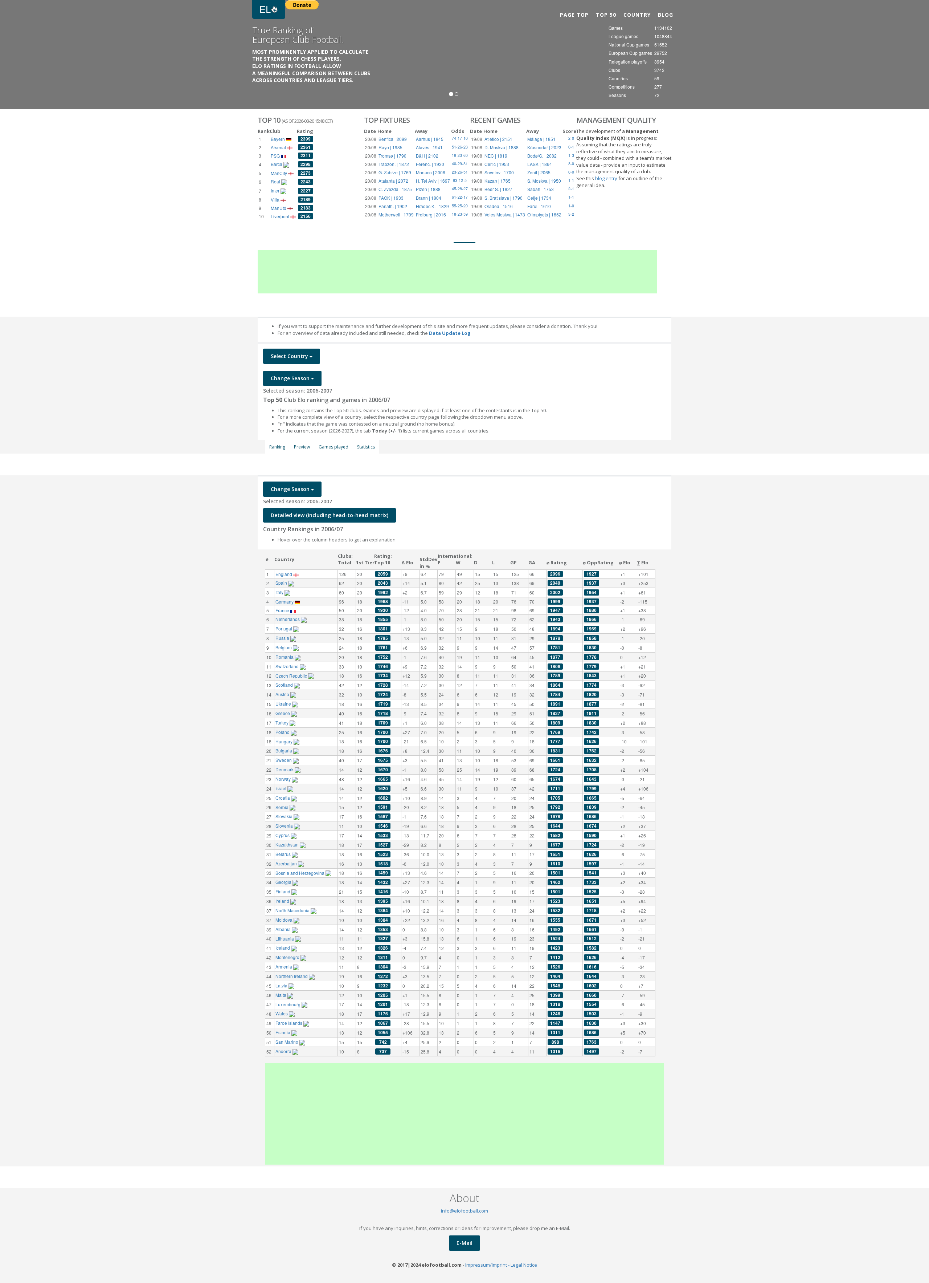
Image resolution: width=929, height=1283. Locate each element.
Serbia (282, 807)
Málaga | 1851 (541, 139)
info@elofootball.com (464, 1210)
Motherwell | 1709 (396, 214)
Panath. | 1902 (392, 206)
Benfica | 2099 (392, 139)
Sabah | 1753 (540, 189)
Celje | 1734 (539, 198)
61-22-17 (460, 197)
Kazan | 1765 (497, 181)
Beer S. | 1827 (498, 189)
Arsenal (279, 147)
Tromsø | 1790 (392, 156)
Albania (283, 929)
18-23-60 (460, 155)
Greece (283, 713)
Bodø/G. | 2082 (542, 156)
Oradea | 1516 (498, 206)
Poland (283, 732)
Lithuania (285, 938)
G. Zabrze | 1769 (394, 172)
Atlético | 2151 (498, 139)
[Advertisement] (457, 271)
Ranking (277, 447)
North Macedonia (293, 910)
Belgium (284, 647)
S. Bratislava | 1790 (503, 198)
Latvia (281, 985)
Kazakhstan (287, 844)
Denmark (285, 769)
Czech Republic (291, 676)
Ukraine (283, 704)
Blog (665, 14)
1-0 (571, 205)
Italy (280, 592)
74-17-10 (460, 138)
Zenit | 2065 (539, 172)
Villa (276, 199)
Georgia (283, 882)
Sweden (284, 760)
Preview (302, 447)
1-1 (571, 197)
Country (637, 14)
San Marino (287, 1042)
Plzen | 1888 (428, 189)
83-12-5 (460, 180)
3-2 (571, 214)
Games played (333, 447)
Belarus (283, 854)
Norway (283, 779)
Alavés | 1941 (429, 147)
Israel (281, 788)
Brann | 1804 (428, 198)
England (284, 574)
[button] (28, 54)
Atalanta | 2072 (393, 181)
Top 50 (606, 14)
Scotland (284, 685)
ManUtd (279, 208)
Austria (282, 694)
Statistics (366, 447)
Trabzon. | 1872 (393, 164)
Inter (276, 190)
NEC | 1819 (495, 156)
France (282, 610)
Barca (277, 164)
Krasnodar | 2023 (544, 147)
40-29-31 (460, 163)
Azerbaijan (286, 863)
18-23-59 (460, 214)
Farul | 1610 (539, 206)
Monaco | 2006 (430, 172)
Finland (283, 891)
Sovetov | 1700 (499, 172)
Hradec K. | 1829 (432, 206)
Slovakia (284, 816)
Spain (281, 583)
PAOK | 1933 (391, 198)
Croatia (283, 798)
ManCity (279, 173)
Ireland (282, 901)
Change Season (291, 378)
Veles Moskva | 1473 (504, 214)
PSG (276, 156)
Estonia (283, 1032)
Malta (281, 995)
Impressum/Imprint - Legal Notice (501, 1265)
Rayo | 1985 (390, 147)
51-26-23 (460, 147)
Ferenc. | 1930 (430, 164)
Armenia (284, 966)
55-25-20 (460, 205)
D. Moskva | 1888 (501, 147)
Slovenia (284, 826)
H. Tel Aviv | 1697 (433, 181)
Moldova (284, 920)
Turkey (282, 722)
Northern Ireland (292, 976)
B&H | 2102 (427, 156)
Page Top (574, 14)
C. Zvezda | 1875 (395, 189)
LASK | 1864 (539, 164)
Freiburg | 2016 (431, 214)
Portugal (284, 628)
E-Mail (464, 1242)
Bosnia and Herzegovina (300, 873)
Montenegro (287, 957)
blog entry (606, 178)
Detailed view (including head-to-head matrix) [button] (329, 515)
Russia (282, 638)
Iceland (283, 948)
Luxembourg (288, 1004)
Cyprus (283, 835)
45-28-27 (460, 188)
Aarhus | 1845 (429, 139)
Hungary (284, 741)
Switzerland (287, 666)
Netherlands (288, 619)
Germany (285, 601)
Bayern (278, 139)
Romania (285, 657)
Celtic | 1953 (496, 164)
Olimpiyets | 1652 (544, 214)
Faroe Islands (289, 1023)
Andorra (283, 1051)
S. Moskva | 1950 (544, 181)
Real (276, 181)
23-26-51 (460, 172)
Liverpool (280, 216)
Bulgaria (284, 750)
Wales (282, 1013)
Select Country (290, 356)
